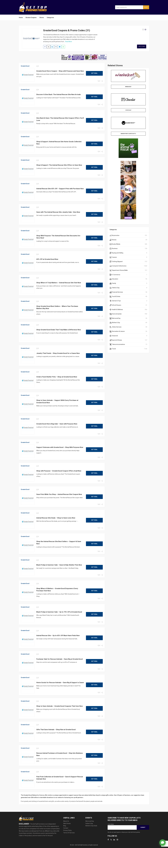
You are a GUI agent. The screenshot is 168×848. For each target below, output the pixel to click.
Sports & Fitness (117, 340)
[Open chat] (162, 842)
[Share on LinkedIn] (52, 46)
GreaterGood (25, 66)
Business (115, 248)
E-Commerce (116, 274)
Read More (68, 41)
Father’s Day (89, 823)
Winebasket (128, 86)
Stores (41, 17)
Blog (64, 825)
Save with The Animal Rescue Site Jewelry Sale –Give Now (58, 212)
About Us (66, 821)
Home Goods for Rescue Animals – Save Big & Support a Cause (60, 682)
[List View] (145, 29)
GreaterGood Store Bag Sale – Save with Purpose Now (56, 424)
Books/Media (116, 244)
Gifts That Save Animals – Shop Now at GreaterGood (56, 729)
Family (114, 283)
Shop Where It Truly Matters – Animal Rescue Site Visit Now (58, 283)
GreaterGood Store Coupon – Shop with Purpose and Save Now (60, 71)
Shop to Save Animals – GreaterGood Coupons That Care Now (59, 706)
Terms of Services (69, 832)
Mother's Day (116, 322)
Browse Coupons (31, 17)
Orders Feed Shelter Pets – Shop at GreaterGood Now (56, 377)
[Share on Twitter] (48, 46)
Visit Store (141, 46)
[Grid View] (143, 29)
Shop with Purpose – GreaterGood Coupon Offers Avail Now (58, 471)
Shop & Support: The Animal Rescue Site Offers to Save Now (59, 165)
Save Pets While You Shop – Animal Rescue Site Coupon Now (59, 494)
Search (146, 7)
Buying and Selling (117, 253)
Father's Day (115, 287)
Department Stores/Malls (120, 270)
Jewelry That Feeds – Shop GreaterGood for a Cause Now (58, 353)
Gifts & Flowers (116, 305)
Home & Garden (117, 314)
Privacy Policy (67, 830)
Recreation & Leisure (118, 331)
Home (21, 17)
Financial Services (117, 292)
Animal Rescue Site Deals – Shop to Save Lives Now (55, 518)
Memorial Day (116, 318)
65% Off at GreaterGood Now (47, 259)
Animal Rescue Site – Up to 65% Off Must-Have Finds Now (58, 635)
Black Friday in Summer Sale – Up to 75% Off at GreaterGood (59, 612)
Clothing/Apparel (117, 261)
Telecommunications (118, 344)
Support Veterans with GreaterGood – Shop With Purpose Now (59, 447)
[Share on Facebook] (45, 46)
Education (115, 279)
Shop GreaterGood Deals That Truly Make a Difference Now (58, 330)
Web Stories (67, 823)
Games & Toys (116, 301)
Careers (114, 257)
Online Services (116, 327)
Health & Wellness (117, 309)
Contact (65, 828)
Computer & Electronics (119, 266)
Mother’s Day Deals (91, 825)
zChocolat (128, 110)
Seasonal (115, 335)
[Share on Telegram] (59, 46)
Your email (111, 824)
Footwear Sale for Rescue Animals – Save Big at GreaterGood (59, 659)
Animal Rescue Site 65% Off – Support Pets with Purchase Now (60, 189)
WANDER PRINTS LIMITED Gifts (128, 133)
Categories (50, 17)
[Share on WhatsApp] (63, 46)
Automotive (115, 235)
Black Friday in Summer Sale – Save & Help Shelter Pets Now (59, 565)
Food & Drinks (116, 296)
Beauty (114, 239)
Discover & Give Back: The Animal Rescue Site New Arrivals (58, 94)
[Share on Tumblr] (56, 46)
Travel (114, 349)
